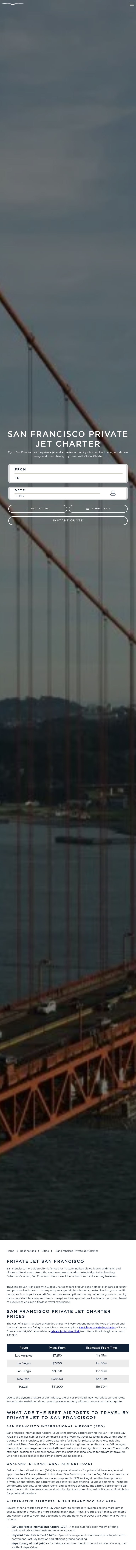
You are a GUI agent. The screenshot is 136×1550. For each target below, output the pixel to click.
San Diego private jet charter (97, 1327)
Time (20, 496)
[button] (131, 4)
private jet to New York (65, 1331)
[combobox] (68, 469)
